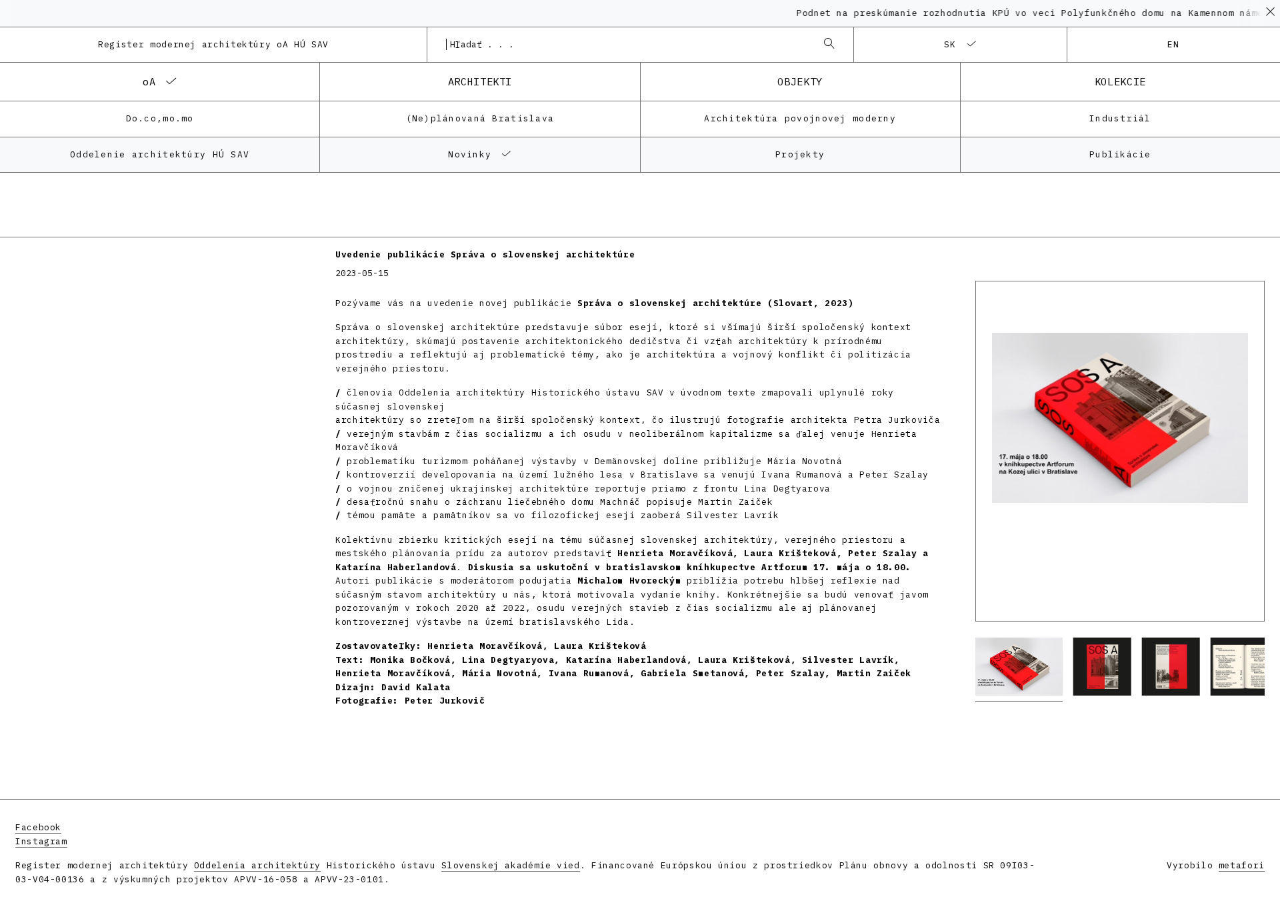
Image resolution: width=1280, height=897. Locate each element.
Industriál (1120, 118)
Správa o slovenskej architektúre (672, 303)
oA (149, 81)
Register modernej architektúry (213, 44)
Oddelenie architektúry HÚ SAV (159, 154)
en (1173, 44)
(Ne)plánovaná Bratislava (480, 118)
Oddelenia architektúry (257, 865)
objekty (799, 81)
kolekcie (1120, 81)
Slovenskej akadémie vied (510, 865)
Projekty (800, 154)
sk (950, 44)
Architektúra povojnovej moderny (800, 118)
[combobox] (627, 44)
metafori (1242, 865)
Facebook (38, 827)
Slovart (793, 303)
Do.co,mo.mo (160, 118)
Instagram (41, 841)
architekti (480, 81)
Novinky (469, 154)
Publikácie (1120, 154)
